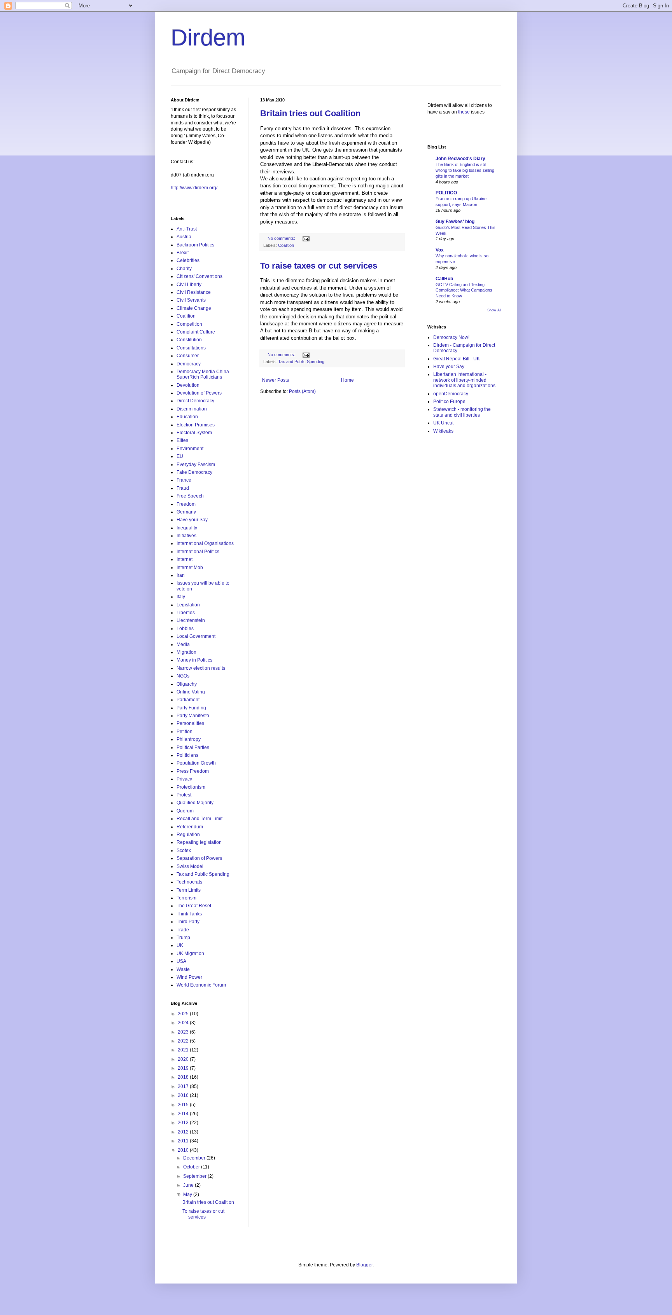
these (464, 112)
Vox (440, 250)
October (192, 1167)
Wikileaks (443, 431)
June (189, 1185)
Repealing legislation (199, 842)
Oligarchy (187, 684)
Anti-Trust (187, 229)
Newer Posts (275, 380)
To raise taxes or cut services (318, 266)
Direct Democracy (195, 400)
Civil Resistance (194, 292)
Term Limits (189, 890)
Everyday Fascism (196, 464)
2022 (184, 1041)
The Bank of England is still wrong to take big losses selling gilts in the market (465, 170)
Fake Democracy (194, 472)
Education (187, 416)
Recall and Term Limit (199, 818)
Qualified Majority (195, 802)
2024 (184, 1022)
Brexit (183, 252)
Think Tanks (189, 914)
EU (180, 456)
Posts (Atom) (302, 391)
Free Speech (190, 496)
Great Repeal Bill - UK (456, 358)
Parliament (188, 699)
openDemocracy (450, 393)
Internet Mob (190, 567)
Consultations (191, 348)
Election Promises (196, 425)
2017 (184, 1086)
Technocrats (189, 882)
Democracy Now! (451, 337)
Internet (184, 559)
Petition (184, 731)
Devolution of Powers (199, 393)
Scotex (184, 850)
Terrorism (186, 898)
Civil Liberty (189, 284)
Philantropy (189, 739)
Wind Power (189, 977)
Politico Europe (449, 401)
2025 (184, 1013)
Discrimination (192, 409)
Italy (181, 596)
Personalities (190, 723)
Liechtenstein (191, 620)
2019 (184, 1068)
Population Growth (196, 763)
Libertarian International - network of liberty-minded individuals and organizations (464, 380)
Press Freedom (193, 771)
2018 (184, 1077)
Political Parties (193, 747)
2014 (184, 1113)
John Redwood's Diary (460, 158)
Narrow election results (201, 668)
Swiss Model (190, 866)
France (184, 480)
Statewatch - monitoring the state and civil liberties (462, 412)
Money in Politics (194, 660)
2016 (184, 1095)
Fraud (183, 488)
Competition (189, 324)
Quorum (185, 811)
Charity (184, 268)
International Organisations (205, 543)
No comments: (282, 238)
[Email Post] (306, 238)
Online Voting (191, 692)
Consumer (188, 355)
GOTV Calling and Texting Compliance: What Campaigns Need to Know (464, 290)
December (194, 1158)
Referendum (190, 827)
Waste (183, 969)
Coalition (286, 245)
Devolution (188, 385)
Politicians (187, 755)
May (188, 1194)
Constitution (189, 339)
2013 (184, 1122)
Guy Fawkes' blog (455, 221)
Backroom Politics (195, 245)
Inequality (187, 528)
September (195, 1176)
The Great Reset (194, 905)
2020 (184, 1059)
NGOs (183, 676)
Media (183, 644)
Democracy (189, 364)
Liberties (186, 612)
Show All (494, 310)
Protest (184, 795)
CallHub (444, 278)
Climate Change (194, 308)
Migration (186, 652)
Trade (183, 930)
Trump (183, 937)
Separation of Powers (199, 858)
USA (181, 961)
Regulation (188, 834)
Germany (186, 512)
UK (180, 945)
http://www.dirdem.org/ (194, 187)
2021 (184, 1050)
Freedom (186, 504)
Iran (181, 575)
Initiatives (186, 535)
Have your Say (192, 519)
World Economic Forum (201, 985)
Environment (190, 448)
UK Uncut (443, 423)
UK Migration (190, 953)
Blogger (364, 1265)
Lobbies (185, 628)
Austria (184, 236)
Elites (182, 440)
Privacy (184, 779)
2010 (184, 1150)
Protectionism (191, 787)
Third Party (188, 921)
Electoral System (194, 432)
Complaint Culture (196, 332)
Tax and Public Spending (301, 361)
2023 (184, 1032)
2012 (184, 1132)
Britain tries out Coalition (310, 113)
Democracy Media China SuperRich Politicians (203, 374)
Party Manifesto (193, 715)
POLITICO (446, 193)
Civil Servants (191, 300)
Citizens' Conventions (199, 276)
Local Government (196, 636)
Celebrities (188, 260)
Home (347, 380)
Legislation (188, 605)
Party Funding (191, 708)
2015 (184, 1104)
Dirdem (208, 37)
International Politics (198, 551)
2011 (184, 1141)
